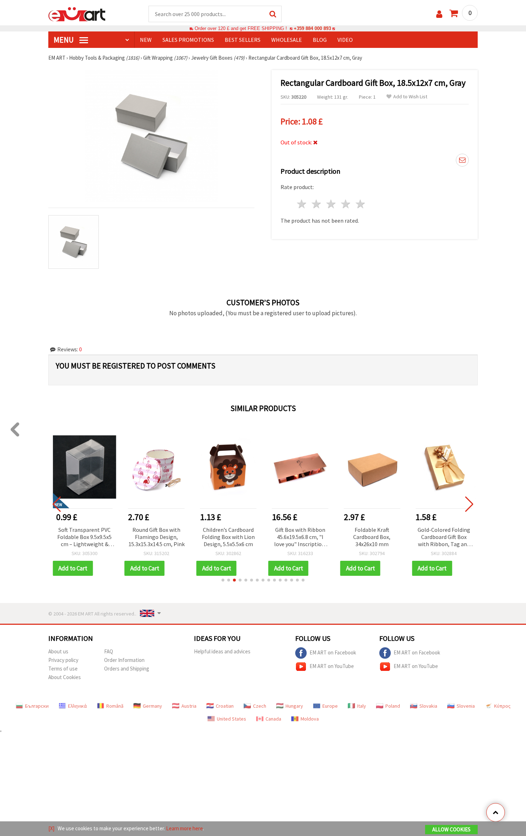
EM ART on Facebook (333, 652)
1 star (302, 204)
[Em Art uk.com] (77, 14)
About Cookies (64, 677)
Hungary (294, 706)
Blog (320, 39)
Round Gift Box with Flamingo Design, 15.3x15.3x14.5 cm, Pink (155, 537)
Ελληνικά (77, 706)
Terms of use (63, 668)
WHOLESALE (286, 39)
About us (58, 651)
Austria (188, 706)
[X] (51, 828)
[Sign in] (439, 14)
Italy (361, 706)
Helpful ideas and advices (222, 651)
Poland (392, 706)
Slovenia (466, 706)
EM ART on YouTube (332, 665)
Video (345, 39)
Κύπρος (502, 706)
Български (37, 706)
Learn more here (184, 828)
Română (114, 706)
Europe (330, 706)
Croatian (225, 706)
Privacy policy (63, 660)
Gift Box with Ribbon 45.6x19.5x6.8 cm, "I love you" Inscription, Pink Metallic (299, 537)
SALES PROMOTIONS (188, 39)
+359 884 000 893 (312, 28)
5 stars (360, 204)
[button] (222, 580)
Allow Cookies (451, 829)
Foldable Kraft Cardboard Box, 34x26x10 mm (370, 537)
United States (231, 719)
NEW (146, 39)
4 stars (346, 204)
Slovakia (428, 706)
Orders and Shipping (126, 668)
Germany (152, 706)
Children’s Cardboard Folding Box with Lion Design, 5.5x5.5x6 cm (227, 537)
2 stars (317, 204)
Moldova (310, 719)
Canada (273, 719)
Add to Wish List (410, 96)
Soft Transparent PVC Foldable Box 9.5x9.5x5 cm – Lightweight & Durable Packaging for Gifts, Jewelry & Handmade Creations (83, 537)
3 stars (331, 204)
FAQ (108, 651)
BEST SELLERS (242, 39)
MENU (64, 40)
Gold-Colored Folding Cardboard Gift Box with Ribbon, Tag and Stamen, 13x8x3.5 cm (443, 537)
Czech (259, 706)
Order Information (124, 660)
